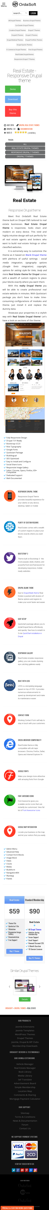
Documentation (26, 129)
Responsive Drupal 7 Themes (24, 59)
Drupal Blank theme (31, 593)
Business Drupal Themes (32, 21)
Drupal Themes (36, 929)
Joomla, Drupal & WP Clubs (25, 1042)
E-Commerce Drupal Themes (16, 50)
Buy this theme (13, 111)
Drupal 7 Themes (34, 30)
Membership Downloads (25, 1045)
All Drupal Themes (14, 21)
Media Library (25, 1075)
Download (13, 99)
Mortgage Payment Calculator (25, 1098)
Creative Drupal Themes (17, 30)
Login (33, 13)
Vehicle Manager (25, 1064)
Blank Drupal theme (35, 254)
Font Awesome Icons (31, 810)
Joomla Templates (25, 1030)
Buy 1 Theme (14, 951)
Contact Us (25, 1128)
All (25, 144)
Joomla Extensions (25, 1026)
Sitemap (25, 1113)
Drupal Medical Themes (15, 40)
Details (25, 999)
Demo (13, 89)
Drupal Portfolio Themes (33, 40)
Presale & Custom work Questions (17, 1208)
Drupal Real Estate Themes (29, 125)
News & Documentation (25, 1120)
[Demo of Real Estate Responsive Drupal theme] (25, 179)
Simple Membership (25, 1087)
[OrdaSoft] (24, 4)
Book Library (25, 1071)
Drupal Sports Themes (24, 45)
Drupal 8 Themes (17, 35)
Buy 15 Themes (34, 957)
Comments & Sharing (25, 1094)
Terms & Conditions (25, 1116)
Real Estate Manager (25, 1067)
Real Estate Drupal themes (24, 54)
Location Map (25, 1091)
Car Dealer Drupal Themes (24, 25)
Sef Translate (25, 1079)
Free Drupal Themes (35, 50)
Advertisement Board (25, 1083)
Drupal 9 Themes (31, 35)
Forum (25, 1124)
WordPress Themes (25, 1034)
